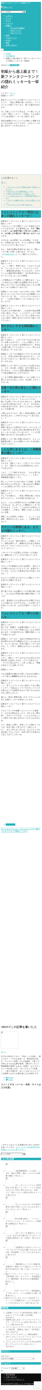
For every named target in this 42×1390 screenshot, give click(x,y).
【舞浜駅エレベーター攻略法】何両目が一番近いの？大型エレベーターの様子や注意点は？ (23, 1266)
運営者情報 (10, 1375)
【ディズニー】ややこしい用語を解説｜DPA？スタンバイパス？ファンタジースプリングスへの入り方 (23, 1336)
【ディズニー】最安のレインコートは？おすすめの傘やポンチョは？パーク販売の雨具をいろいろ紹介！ (23, 1235)
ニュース (9, 23)
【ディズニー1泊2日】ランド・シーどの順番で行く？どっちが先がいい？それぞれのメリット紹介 (23, 1300)
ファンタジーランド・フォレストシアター (19, 829)
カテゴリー (5, 1356)
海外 (7, 43)
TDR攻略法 (10, 825)
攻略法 (8, 26)
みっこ (13, 93)
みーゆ (36, 1303)
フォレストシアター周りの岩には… (20, 205)
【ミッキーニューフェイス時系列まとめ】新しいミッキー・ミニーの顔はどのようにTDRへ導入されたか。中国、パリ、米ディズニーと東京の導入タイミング (23, 1190)
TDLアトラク (15, 33)
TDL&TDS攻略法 (17, 28)
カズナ (13, 1255)
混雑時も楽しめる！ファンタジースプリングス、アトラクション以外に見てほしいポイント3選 (23, 1322)
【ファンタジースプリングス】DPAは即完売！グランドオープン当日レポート (23, 1344)
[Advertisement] (21, 151)
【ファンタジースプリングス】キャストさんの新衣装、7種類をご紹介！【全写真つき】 (23, 1329)
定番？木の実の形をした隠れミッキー (21, 194)
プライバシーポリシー (15, 1379)
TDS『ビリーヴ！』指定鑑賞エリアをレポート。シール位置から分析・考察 (23, 1293)
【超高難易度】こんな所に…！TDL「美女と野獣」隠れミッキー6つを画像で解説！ (23, 1173)
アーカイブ (5, 1368)
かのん (13, 1195)
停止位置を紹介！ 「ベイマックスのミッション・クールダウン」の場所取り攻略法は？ (23, 1221)
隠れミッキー (21, 831)
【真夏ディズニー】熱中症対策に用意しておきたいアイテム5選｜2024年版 (23, 1315)
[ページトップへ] (2, 1370)
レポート (9, 16)
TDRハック (18, 1384)
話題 (7, 35)
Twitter (10, 1080)
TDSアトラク (15, 31)
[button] (7, 95)
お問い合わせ (11, 45)
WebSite (10, 1078)
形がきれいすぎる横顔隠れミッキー (20, 191)
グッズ (8, 18)
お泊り (8, 40)
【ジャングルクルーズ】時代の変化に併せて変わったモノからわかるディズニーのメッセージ (23, 1206)
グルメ (8, 21)
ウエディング (11, 38)
